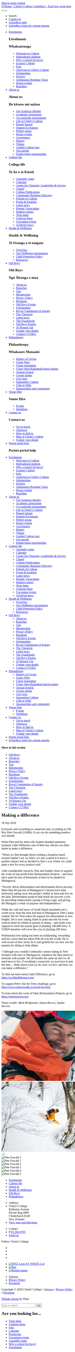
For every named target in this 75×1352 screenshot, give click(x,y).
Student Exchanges (27, 127)
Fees (18, 66)
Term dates (22, 215)
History (20, 140)
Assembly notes (25, 178)
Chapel (20, 188)
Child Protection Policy (29, 256)
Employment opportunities (31, 154)
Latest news (23, 205)
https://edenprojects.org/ (15, 996)
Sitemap (13, 1276)
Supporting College (27, 382)
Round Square (24, 124)
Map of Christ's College (29, 436)
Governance (23, 137)
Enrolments (15, 31)
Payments (14, 1283)
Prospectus (15, 1334)
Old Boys (14, 263)
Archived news (24, 224)
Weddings (21, 409)
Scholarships (23, 73)
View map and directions (23, 1222)
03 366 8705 (18, 1232)
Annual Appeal (24, 372)
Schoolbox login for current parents (29, 25)
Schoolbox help (18, 22)
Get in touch (23, 426)
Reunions (21, 301)
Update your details (27, 330)
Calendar (21, 182)
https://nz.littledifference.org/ (17, 977)
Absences (21, 430)
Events (20, 405)
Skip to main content (13, 3)
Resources (22, 259)
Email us (14, 1235)
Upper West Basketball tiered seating (37, 368)
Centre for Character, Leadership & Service (41, 185)
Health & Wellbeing (20, 228)
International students (28, 56)
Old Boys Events (26, 304)
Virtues (20, 144)
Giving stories (24, 375)
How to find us (24, 433)
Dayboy (20, 76)
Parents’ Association (27, 208)
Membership (23, 294)
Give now (21, 378)
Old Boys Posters (26, 324)
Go (38, 1305)
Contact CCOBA (26, 334)
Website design (10, 1298)
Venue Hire (15, 391)
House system (24, 83)
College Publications (28, 192)
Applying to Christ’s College (32, 69)
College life (15, 157)
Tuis (18, 291)
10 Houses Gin (24, 327)
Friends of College (26, 198)
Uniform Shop (24, 218)
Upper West (23, 362)
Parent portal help (19, 443)
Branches (21, 288)
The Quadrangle (25, 320)
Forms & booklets (26, 201)
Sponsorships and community (33, 388)
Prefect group (23, 131)
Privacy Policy (24, 297)
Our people (22, 150)
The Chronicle (24, 314)
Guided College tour (28, 147)
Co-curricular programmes (31, 117)
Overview (21, 250)
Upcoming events (26, 221)
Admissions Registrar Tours (32, 79)
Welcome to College (27, 53)
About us (14, 89)
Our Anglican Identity (28, 111)
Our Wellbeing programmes (32, 253)
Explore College (25, 63)
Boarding (21, 86)
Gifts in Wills (23, 385)
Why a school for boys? (29, 60)
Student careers (24, 211)
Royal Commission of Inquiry (33, 311)
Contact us (15, 19)
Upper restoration (26, 365)
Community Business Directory (34, 195)
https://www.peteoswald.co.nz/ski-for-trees (25, 987)
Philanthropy (16, 337)
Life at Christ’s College (29, 121)
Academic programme (29, 114)
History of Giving (26, 358)
